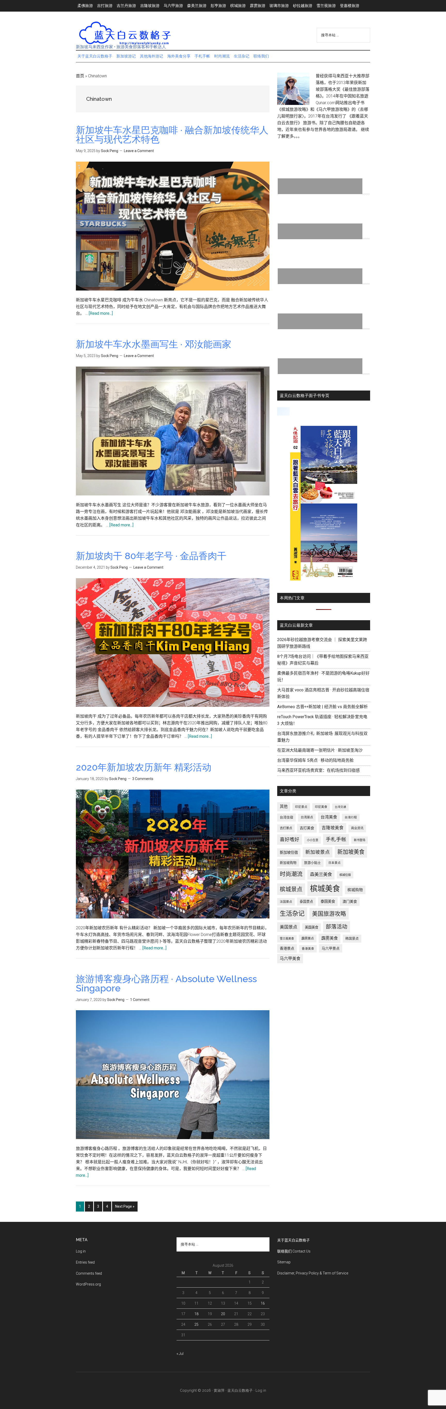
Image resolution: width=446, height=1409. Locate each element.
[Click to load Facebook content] (283, 411)
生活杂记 (292, 913)
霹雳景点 (307, 938)
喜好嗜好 (289, 839)
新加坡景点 (317, 852)
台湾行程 (351, 817)
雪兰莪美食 (287, 938)
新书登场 (359, 840)
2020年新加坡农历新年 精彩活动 (143, 767)
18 (196, 1314)
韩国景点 (352, 938)
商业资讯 (357, 828)
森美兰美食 (321, 874)
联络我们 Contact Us (293, 1251)
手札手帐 (336, 839)
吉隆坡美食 (333, 827)
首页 (80, 75)
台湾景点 (307, 817)
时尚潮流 (291, 874)
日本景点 (334, 863)
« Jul (180, 1354)
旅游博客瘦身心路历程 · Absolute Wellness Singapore (166, 983)
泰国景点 (306, 902)
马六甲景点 (331, 948)
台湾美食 (329, 817)
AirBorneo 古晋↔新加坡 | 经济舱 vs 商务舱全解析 (322, 706)
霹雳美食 (329, 938)
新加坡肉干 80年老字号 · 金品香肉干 (151, 555)
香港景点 (287, 948)
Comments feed (89, 1273)
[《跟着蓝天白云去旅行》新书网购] (323, 579)
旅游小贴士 (312, 863)
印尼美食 (321, 807)
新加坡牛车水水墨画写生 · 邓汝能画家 (153, 344)
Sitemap (284, 1262)
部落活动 (336, 927)
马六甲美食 (290, 958)
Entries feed (85, 1262)
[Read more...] (101, 313)
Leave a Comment (139, 151)
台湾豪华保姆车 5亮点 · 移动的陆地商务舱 (315, 760)
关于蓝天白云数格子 (293, 1240)
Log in (81, 1251)
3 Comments (142, 779)
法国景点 (286, 902)
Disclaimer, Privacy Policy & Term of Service (312, 1273)
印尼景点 (301, 807)
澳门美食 (350, 901)
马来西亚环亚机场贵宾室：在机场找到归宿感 (318, 770)
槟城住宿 (345, 875)
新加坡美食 (350, 852)
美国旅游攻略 (329, 913)
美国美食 (311, 927)
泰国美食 (328, 901)
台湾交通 (340, 807)
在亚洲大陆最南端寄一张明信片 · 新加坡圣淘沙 (320, 750)
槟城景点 (291, 889)
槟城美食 (325, 888)
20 (223, 1314)
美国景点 (288, 927)
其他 (284, 806)
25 (196, 1324)
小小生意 (312, 840)
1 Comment (139, 1000)
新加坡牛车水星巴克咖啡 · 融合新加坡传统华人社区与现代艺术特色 (172, 135)
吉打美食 (307, 828)
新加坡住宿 (289, 852)
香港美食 (308, 948)
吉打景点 (286, 828)
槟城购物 (355, 890)
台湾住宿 (286, 817)
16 (263, 1303)
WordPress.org (88, 1284)
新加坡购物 (288, 863)
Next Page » (124, 1208)
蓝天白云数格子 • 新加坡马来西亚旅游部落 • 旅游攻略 (125, 33)
